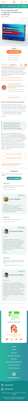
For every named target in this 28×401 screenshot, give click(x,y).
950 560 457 (12, 87)
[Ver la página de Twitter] (16, 339)
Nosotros (14, 346)
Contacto (14, 349)
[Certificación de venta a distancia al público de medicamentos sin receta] (14, 316)
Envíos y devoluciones (14, 368)
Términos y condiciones (14, 365)
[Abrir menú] (2, 2)
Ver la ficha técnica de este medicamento (12, 80)
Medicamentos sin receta (13, 6)
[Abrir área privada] (21, 2)
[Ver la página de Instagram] (12, 339)
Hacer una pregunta (14, 178)
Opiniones (14, 352)
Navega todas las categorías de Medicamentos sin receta (12, 164)
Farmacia (3, 6)
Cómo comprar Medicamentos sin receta (14, 335)
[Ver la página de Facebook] (7, 339)
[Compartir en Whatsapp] (21, 65)
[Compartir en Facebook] (26, 65)
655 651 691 (9, 389)
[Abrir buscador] (5, 2)
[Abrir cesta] (26, 2)
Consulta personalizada (14, 86)
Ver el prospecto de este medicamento (12, 77)
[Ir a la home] (14, 375)
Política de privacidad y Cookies (14, 362)
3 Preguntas (5, 65)
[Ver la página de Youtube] (21, 339)
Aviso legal (14, 358)
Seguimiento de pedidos (14, 355)
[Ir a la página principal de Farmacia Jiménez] (14, 2)
